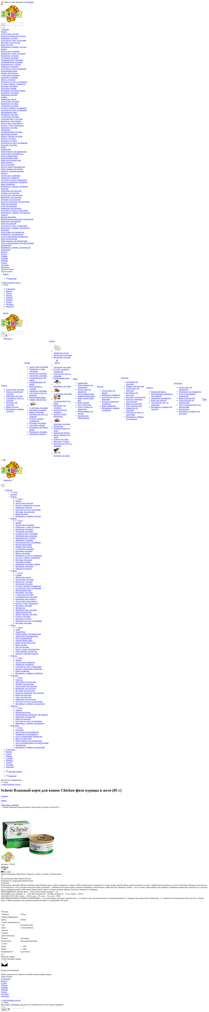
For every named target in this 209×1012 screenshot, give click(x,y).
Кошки (18, 523)
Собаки (18, 575)
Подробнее (29, 2)
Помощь (4, 990)
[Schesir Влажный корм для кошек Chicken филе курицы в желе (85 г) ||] (28, 862)
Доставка (5, 994)
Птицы (18, 501)
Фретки (18, 660)
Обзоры (4, 985)
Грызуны (19, 680)
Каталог (14, 494)
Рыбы (17, 630)
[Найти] (3, 26)
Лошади (18, 710)
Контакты (5, 996)
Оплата (4, 992)
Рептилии (19, 730)
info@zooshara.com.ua (11, 283)
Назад (15, 492)
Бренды (4, 981)
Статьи (4, 983)
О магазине (5, 979)
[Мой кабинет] (2, 483)
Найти (4, 1010)
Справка (4, 987)
